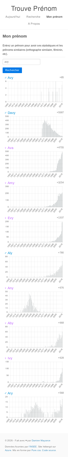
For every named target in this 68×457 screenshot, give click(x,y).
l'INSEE (33, 446)
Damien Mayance (41, 440)
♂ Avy (8, 78)
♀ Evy (8, 218)
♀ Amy (9, 183)
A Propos (34, 23)
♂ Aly (8, 253)
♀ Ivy (8, 358)
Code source (49, 450)
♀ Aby (8, 323)
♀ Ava (8, 148)
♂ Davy (9, 113)
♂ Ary (8, 393)
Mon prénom (55, 17)
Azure (8, 450)
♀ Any (8, 288)
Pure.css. (36, 450)
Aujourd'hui (12, 17)
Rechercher (12, 70)
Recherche (33, 17)
